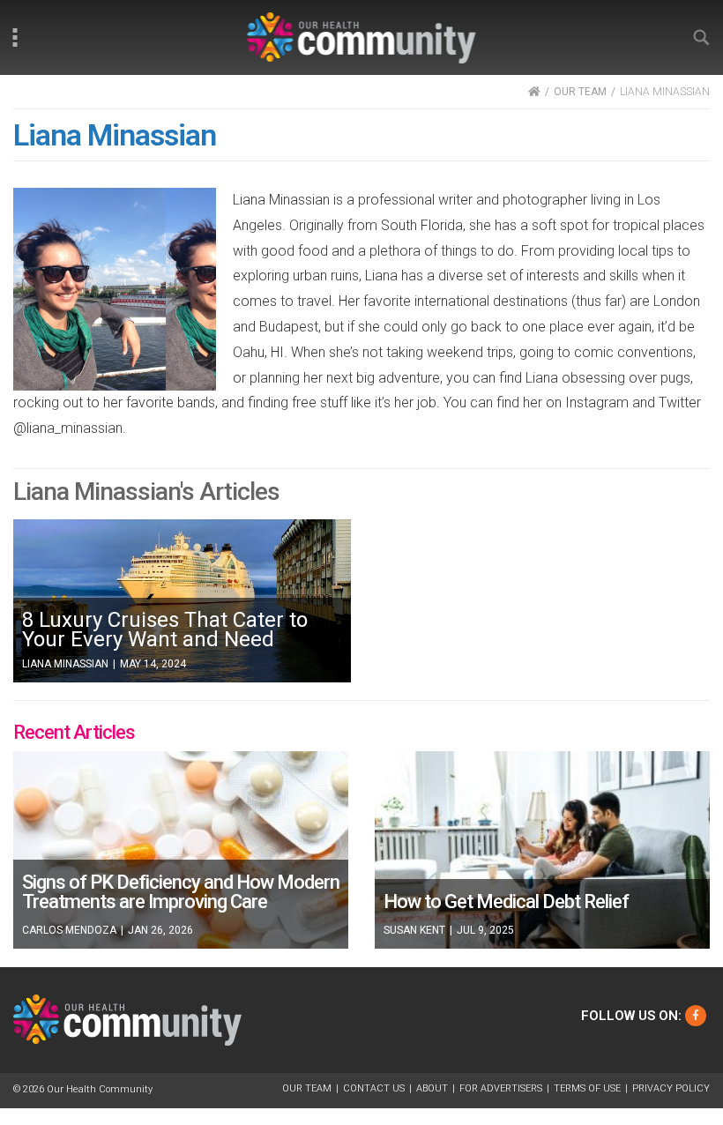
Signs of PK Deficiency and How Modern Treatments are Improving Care (180, 892)
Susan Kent (414, 930)
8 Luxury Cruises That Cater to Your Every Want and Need (165, 629)
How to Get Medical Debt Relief (506, 901)
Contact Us (374, 1088)
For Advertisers (500, 1088)
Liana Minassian (65, 664)
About (432, 1088)
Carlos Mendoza (69, 930)
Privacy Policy (671, 1088)
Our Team (307, 1088)
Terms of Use (587, 1088)
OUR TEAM (580, 92)
